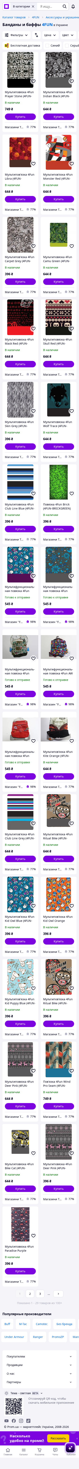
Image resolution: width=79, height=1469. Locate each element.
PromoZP (58, 1337)
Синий (55, 45)
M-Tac (23, 1324)
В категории (21, 6)
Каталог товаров (14, 17)
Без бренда (64, 1324)
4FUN (35, 17)
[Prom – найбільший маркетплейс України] (6, 6)
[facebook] (13, 1420)
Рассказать (58, 1438)
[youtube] (6, 1420)
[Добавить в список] (33, 81)
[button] (20, 117)
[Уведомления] (73, 6)
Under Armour (14, 1337)
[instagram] (21, 1420)
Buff (7, 1324)
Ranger (38, 1337)
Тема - (21, 1393)
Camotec (42, 1324)
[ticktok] (28, 1420)
